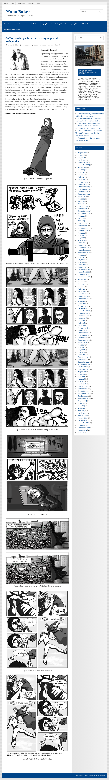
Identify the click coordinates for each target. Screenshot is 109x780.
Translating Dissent (58, 24)
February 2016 (83, 386)
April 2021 (81, 262)
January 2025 (82, 184)
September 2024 (84, 194)
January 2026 (83, 162)
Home (6, 3)
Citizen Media (22, 24)
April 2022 (81, 240)
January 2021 (82, 267)
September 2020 (84, 277)
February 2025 (83, 182)
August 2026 (82, 153)
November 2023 (84, 214)
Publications (21, 3)
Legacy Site (74, 24)
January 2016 (82, 389)
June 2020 (81, 284)
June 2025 (81, 172)
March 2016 (82, 384)
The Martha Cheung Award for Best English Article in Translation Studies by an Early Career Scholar (88, 125)
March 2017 (82, 355)
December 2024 (84, 187)
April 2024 (81, 204)
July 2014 (81, 433)
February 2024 (83, 206)
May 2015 (81, 408)
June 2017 (81, 347)
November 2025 (84, 165)
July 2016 (81, 374)
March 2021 (82, 265)
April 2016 (81, 381)
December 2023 (84, 211)
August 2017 (82, 342)
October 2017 (82, 338)
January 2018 (82, 330)
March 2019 (82, 304)
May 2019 (81, 301)
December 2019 (84, 299)
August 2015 (82, 401)
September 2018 (84, 316)
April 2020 (81, 289)
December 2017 (83, 333)
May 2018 (81, 321)
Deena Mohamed (40, 45)
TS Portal (85, 24)
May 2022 (81, 238)
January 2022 (82, 245)
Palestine (34, 24)
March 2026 (82, 160)
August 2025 (82, 167)
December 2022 (84, 228)
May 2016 (81, 379)
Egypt (44, 24)
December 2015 (83, 391)
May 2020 (81, 287)
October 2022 (83, 231)
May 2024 (81, 201)
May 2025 (81, 175)
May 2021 (81, 260)
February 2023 (83, 223)
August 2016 (82, 372)
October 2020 (83, 274)
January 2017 (82, 360)
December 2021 (83, 248)
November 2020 (84, 272)
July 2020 (81, 282)
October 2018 (83, 313)
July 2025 (81, 170)
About (39, 3)
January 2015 (82, 418)
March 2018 (82, 325)
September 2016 (84, 369)
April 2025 (81, 177)
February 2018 (83, 328)
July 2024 (81, 199)
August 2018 (82, 318)
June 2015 (81, 406)
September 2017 (84, 340)
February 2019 (83, 306)
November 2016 (84, 364)
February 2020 (83, 294)
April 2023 (81, 221)
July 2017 (81, 345)
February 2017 (83, 357)
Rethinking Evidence (12, 29)
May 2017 (81, 350)
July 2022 (81, 233)
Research (31, 3)
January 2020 (83, 296)
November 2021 (84, 250)
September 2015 (84, 398)
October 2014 (82, 425)
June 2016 (81, 377)
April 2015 (81, 411)
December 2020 (84, 269)
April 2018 (81, 323)
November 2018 (84, 311)
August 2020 (82, 279)
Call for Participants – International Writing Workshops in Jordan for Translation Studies (89, 133)
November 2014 (84, 423)
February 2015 (83, 415)
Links (12, 3)
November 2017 (84, 335)
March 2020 (82, 291)
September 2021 (84, 252)
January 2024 (82, 209)
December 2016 (84, 362)
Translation (8, 24)
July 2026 (81, 155)
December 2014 (83, 420)
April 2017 (81, 352)
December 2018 (84, 308)
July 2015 (81, 403)
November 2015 (84, 394)
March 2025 (82, 179)
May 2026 (81, 158)
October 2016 (83, 367)
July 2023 (81, 216)
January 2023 (82, 226)
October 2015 (82, 396)
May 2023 (81, 218)
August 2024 (82, 196)
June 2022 (81, 235)
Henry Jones (26, 45)
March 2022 (82, 243)
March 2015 (82, 413)
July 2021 (81, 255)
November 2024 (84, 189)
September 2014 (84, 428)
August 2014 (82, 430)
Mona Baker (18, 11)
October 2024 (83, 192)
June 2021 (81, 257)
